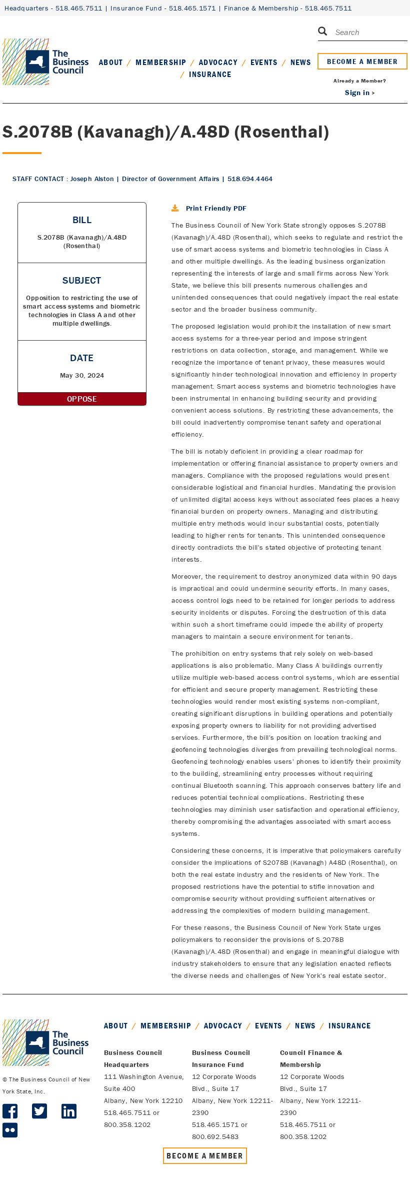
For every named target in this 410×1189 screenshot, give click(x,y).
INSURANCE (210, 74)
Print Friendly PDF (216, 208)
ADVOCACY (218, 62)
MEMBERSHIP (161, 62)
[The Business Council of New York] (45, 49)
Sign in (357, 92)
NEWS (301, 62)
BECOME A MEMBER (362, 61)
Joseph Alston (92, 178)
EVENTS (264, 62)
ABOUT (111, 62)
